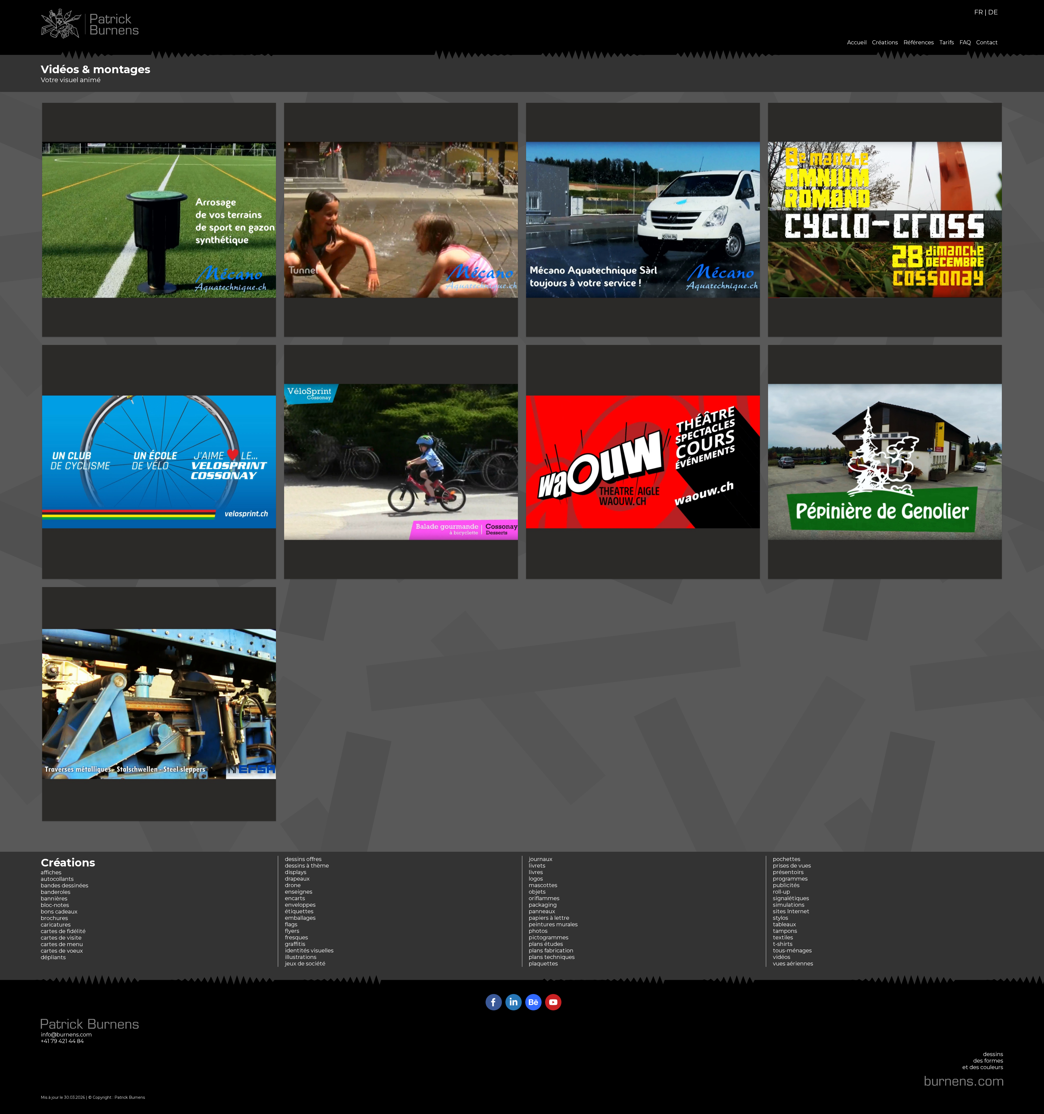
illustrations (300, 957)
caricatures (56, 924)
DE (993, 12)
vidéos (781, 957)
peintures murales (553, 924)
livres (536, 872)
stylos (780, 918)
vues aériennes (793, 963)
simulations (788, 905)
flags (291, 924)
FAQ (965, 42)
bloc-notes (55, 905)
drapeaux (297, 878)
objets (537, 891)
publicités (786, 885)
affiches (51, 872)
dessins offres (303, 859)
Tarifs (946, 42)
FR (978, 12)
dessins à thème (307, 865)
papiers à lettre (549, 918)
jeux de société (305, 963)
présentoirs (788, 872)
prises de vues (792, 865)
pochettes (786, 859)
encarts (295, 898)
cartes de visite (61, 937)
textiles (783, 937)
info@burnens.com (66, 1034)
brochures (54, 918)
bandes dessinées (64, 885)
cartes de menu (62, 944)
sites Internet (791, 911)
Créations (885, 42)
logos (536, 878)
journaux (540, 859)
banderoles (55, 892)
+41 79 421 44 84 (62, 1041)
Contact (987, 42)
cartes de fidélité (63, 931)
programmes (790, 878)
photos (538, 931)
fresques (296, 937)
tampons (785, 931)
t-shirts (783, 944)
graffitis (295, 944)
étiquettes (299, 911)
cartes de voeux (62, 951)
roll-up (781, 891)
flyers (292, 931)
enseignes (298, 891)
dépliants (53, 957)
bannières (54, 898)
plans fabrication (551, 950)
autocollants (57, 879)
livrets (537, 865)
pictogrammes (548, 937)
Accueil (857, 42)
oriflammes (544, 898)
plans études (546, 944)
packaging (543, 905)
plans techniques (552, 957)
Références (918, 42)
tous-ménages (792, 950)
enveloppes (300, 905)
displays (295, 872)
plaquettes (543, 963)
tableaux (784, 924)
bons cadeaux (59, 911)
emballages (300, 918)
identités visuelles (309, 950)
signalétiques (791, 898)
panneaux (542, 911)
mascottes (543, 885)
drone (293, 885)
